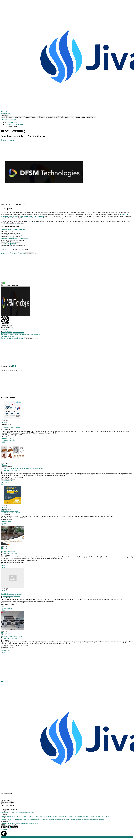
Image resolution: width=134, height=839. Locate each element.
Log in (8, 113)
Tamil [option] (83, 117)
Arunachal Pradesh (98, 820)
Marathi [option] (42, 117)
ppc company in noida (8, 440)
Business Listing (6, 816)
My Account (19, 812)
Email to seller (19, 333)
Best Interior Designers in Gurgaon (11, 636)
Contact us (4, 119)
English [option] (10, 117)
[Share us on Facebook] (3, 829)
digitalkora (4, 523)
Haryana (50, 820)
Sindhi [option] (71, 117)
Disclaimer (27, 823)
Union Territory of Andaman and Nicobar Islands (76, 820)
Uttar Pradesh (18, 820)
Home (3, 812)
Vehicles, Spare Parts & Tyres (26, 816)
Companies (14, 119)
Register (3, 113)
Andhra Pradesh (35, 820)
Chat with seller (7, 333)
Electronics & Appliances (51, 816)
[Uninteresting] (5, 249)
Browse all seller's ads (7, 334)
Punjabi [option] (66, 117)
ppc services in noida (7, 426)
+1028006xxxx (7, 331)
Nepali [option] (55, 117)
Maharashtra (57, 820)
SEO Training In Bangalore (9, 511)
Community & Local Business (68, 816)
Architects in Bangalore (8, 551)
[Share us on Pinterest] (5, 829)
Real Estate (39, 816)
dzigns (3, 565)
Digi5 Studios (5, 482)
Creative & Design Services (11, 428)
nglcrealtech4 (5, 650)
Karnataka (44, 820)
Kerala (3, 820)
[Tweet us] (7, 829)
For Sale (14, 816)
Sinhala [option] (77, 117)
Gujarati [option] (16, 117)
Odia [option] (60, 117)
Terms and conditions (7, 823)
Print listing (18, 334)
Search (7, 812)
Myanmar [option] (49, 117)
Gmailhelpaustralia (6, 608)
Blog (9, 119)
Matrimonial (82, 816)
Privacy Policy (35, 823)
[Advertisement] (60, 269)
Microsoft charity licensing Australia (13, 229)
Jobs (92, 816)
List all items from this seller (31, 334)
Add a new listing (28, 812)
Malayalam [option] (35, 117)
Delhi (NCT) (9, 820)
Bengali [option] (4, 117)
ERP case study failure (8, 244)
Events (88, 816)
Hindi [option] (21, 117)
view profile (4, 329)
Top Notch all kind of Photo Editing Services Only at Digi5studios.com (23, 468)
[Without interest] (5, 249)
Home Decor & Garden (101, 816)
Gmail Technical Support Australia (11, 594)
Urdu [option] (93, 117)
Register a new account (56, 837)
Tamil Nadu (26, 820)
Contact (12, 812)
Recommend (11, 336)
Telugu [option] (88, 117)
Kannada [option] (27, 117)
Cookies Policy (19, 823)
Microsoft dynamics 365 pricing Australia (14, 238)
